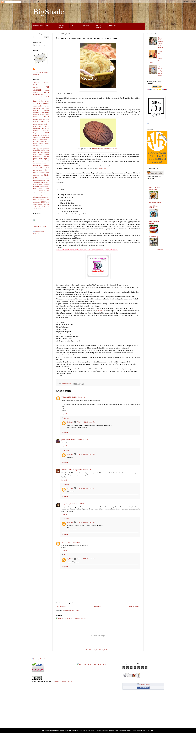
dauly (63, 504)
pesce (41, 165)
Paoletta (47, 154)
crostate (42, 121)
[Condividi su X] (78, 384)
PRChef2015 (36, 172)
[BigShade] (34, 220)
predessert (42, 172)
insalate (46, 141)
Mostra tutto (160, 249)
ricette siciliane (44, 186)
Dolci (72, 25)
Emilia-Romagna (38, 128)
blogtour (39, 104)
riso (34, 188)
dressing (47, 126)
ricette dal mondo (37, 184)
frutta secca (46, 135)
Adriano (35, 87)
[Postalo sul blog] (76, 384)
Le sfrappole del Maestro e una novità (160, 70)
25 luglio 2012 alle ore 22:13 (81, 440)
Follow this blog (143, 687)
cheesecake (36, 112)
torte (43, 201)
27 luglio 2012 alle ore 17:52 (86, 422)
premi (47, 172)
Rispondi (64, 414)
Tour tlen (36, 206)
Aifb (47, 87)
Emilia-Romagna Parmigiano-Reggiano (41, 130)
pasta (35, 158)
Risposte (66, 418)
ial (34, 141)
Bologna (46, 103)
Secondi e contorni (61, 26)
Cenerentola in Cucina (154, 222)
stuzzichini (41, 199)
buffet (40, 106)
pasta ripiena (44, 158)
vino (48, 206)
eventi (47, 132)
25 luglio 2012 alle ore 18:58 (77, 397)
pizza (40, 170)
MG (62, 542)
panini (47, 152)
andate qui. (102, 168)
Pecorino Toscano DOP (42, 163)
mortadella (36, 150)
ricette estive (46, 184)
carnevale (46, 110)
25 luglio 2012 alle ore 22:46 (82, 470)
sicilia (44, 197)
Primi (47, 25)
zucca (35, 208)
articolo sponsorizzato (41, 93)
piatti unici (44, 167)
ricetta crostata (41, 180)
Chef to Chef (45, 112)
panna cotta (37, 154)
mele (41, 148)
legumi (47, 143)
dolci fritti (37, 126)
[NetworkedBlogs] (143, 684)
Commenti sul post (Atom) (71, 610)
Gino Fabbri (41, 137)
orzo (34, 152)
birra (48, 99)
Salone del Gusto (44, 191)
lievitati (69, 383)
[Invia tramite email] (74, 384)
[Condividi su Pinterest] (82, 384)
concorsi (42, 114)
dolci (46, 123)
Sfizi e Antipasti (38, 25)
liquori (35, 148)
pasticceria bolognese (39, 161)
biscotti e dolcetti (39, 101)
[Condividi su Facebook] (80, 384)
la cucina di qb (153, 237)
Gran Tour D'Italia (38, 139)
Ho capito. (151, 730)
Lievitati (86, 25)
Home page (97, 606)
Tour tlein (46, 204)
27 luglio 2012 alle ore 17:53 (86, 522)
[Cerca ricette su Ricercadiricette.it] (38, 659)
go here (100, 310)
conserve (47, 114)
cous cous (42, 119)
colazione (36, 114)
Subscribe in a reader (40, 226)
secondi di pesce (38, 195)
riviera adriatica (44, 188)
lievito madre (45, 146)
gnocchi (47, 137)
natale (47, 150)
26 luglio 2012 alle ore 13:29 (75, 504)
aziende (47, 97)
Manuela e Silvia (66, 469)
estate (41, 133)
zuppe (39, 208)
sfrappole (40, 197)
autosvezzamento (37, 97)
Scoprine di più (143, 730)
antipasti (64, 383)
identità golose (39, 141)
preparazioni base (38, 175)
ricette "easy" (45, 182)
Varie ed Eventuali (99, 26)
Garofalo (35, 137)
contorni (41, 117)
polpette (46, 170)
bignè (39, 99)
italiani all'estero (38, 143)
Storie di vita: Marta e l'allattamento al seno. (160, 42)
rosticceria (36, 191)
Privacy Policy (113, 25)
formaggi (36, 135)
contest (35, 116)
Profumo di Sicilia (155, 202)
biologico (44, 99)
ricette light (36, 186)
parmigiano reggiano (41, 156)
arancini (35, 92)
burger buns (46, 106)
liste (38, 148)
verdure (43, 206)
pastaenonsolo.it (66, 440)
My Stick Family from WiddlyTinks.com (98, 650)
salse (34, 193)
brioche (35, 106)
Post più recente (61, 606)
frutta (41, 135)
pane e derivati (41, 152)
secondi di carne (43, 193)
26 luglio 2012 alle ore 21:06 (74, 542)
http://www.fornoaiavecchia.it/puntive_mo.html (104, 149)
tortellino (40, 204)
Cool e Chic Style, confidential (155, 188)
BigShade (48, 11)
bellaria (35, 99)
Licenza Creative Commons (63, 681)
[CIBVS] (131, 677)
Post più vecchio (134, 606)
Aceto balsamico (44, 85)
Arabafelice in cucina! (153, 207)
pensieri (35, 165)
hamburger (46, 139)
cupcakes (40, 124)
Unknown (64, 397)
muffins (43, 150)
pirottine (35, 170)
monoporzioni (46, 148)
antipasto (47, 90)
